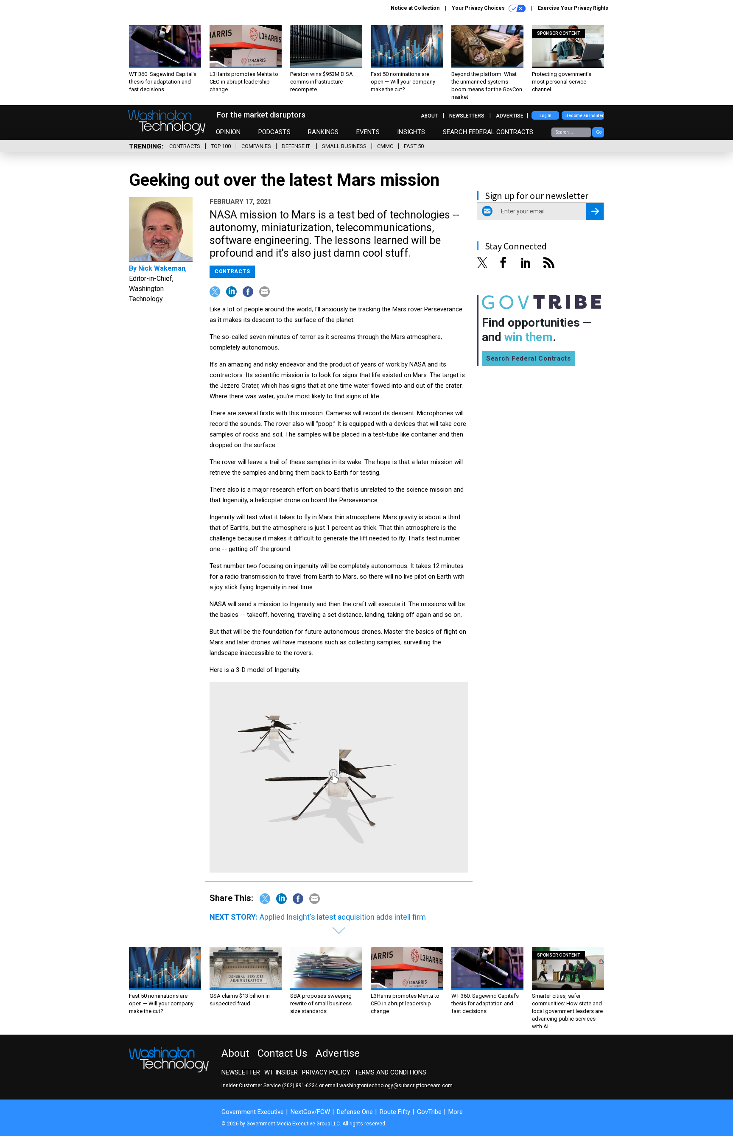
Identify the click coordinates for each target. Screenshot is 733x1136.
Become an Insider (584, 115)
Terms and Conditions (390, 1072)
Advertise (509, 116)
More (455, 1112)
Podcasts (274, 132)
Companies (256, 146)
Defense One (355, 1112)
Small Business (344, 146)
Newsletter (240, 1072)
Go (599, 132)
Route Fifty (395, 1112)
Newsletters (466, 116)
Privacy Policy (326, 1072)
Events (368, 132)
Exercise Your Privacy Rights (573, 8)
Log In (545, 115)
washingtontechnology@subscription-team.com (396, 1085)
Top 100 (221, 146)
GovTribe (429, 1112)
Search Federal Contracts (488, 132)
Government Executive (252, 1112)
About (429, 116)
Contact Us (282, 1053)
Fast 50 (414, 146)
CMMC (385, 146)
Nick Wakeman (161, 268)
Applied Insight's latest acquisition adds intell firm (343, 916)
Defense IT (296, 146)
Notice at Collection (415, 8)
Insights (411, 132)
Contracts (184, 146)
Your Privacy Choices (479, 8)
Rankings (323, 132)
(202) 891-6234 (300, 1085)
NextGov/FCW (310, 1112)
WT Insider (281, 1072)
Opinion (228, 132)
